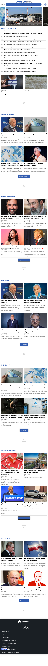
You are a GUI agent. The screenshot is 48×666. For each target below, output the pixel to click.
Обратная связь (5, 637)
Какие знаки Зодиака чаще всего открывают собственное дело (19, 47)
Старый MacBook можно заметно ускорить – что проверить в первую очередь (22, 41)
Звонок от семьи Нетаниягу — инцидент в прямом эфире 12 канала (20, 68)
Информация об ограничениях (9, 640)
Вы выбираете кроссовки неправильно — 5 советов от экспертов (19, 52)
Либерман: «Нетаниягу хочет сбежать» (13, 31)
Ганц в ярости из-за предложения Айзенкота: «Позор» (17, 49)
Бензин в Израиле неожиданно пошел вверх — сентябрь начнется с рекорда (23, 63)
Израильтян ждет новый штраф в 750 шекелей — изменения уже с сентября (23, 39)
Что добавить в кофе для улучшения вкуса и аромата (16, 57)
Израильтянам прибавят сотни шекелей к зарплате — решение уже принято (23, 33)
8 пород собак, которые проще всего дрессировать (16, 36)
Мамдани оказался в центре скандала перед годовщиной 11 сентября (20, 44)
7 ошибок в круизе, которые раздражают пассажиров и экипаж (19, 66)
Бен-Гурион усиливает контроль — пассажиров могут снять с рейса (21, 55)
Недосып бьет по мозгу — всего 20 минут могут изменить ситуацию (20, 71)
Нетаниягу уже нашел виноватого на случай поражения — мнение (19, 60)
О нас (3, 634)
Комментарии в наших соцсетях (9, 643)
